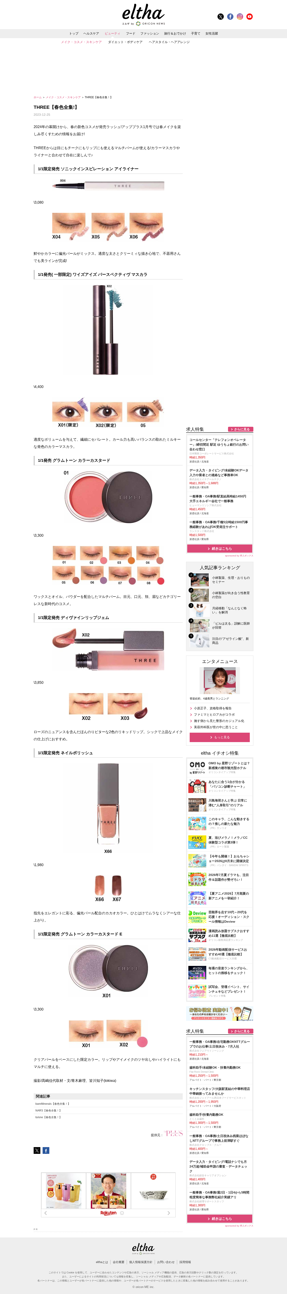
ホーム (38, 97)
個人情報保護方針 (140, 1262)
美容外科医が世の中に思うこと (216, 727)
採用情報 (185, 1262)
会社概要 (118, 1262)
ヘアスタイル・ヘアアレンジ (169, 42)
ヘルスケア (91, 33)
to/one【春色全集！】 (48, 1117)
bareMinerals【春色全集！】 (52, 1103)
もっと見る (222, 737)
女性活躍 (211, 33)
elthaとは (102, 1262)
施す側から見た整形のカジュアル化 (219, 721)
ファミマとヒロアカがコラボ (214, 714)
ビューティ (112, 33)
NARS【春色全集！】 (48, 1110)
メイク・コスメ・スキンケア (81, 42)
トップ (73, 33)
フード (130, 33)
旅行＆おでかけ (175, 33)
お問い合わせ (166, 1262)
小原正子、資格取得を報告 (213, 708)
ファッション (149, 33)
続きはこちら (222, 548)
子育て (195, 33)
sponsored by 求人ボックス (239, 555)
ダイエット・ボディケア (125, 42)
